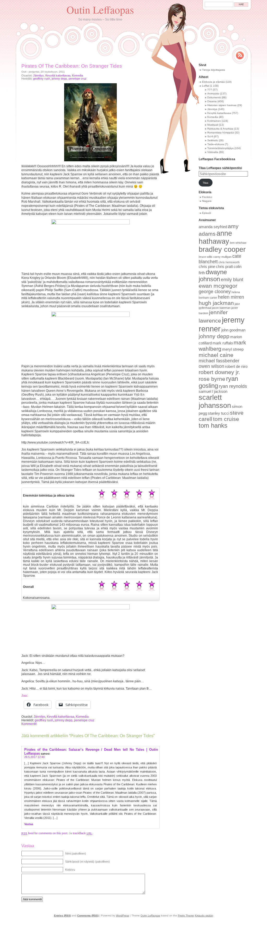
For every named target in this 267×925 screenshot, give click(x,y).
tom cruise (226, 419)
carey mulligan (222, 256)
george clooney (215, 291)
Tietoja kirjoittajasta (213, 69)
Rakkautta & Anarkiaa (220, 128)
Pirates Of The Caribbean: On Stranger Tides (71, 66)
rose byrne (212, 379)
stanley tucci (218, 413)
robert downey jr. (219, 372)
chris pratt (224, 267)
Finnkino (207, 197)
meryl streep (233, 349)
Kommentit (29, 724)
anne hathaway (215, 237)
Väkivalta (212, 152)
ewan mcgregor (218, 286)
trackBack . (83, 833)
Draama (212, 101)
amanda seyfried (213, 227)
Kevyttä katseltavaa (57, 75)
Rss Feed (240, 55)
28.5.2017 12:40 (34, 757)
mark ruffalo (223, 343)
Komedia (77, 75)
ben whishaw (238, 242)
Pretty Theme (186, 915)
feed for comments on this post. (44, 833)
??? (209, 89)
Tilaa (205, 182)
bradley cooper (222, 249)
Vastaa (28, 824)
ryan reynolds (233, 386)
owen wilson (211, 366)
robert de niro (236, 366)
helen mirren (231, 297)
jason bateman (221, 307)
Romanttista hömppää (220, 132)
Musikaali (212, 124)
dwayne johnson (213, 275)
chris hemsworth (229, 262)
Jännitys (38, 75)
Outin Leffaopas (100, 9)
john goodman (233, 330)
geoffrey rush (41, 78)
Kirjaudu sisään (204, 915)
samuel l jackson (213, 391)
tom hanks (213, 425)
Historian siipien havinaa (221, 105)
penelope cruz (78, 78)
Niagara (206, 201)
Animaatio (213, 93)
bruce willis (206, 256)
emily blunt (232, 279)
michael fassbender (219, 360)
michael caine (216, 355)
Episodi (206, 212)
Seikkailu (212, 140)
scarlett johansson (215, 401)
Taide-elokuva (215, 144)
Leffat (205, 85)
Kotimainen (214, 120)
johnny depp (59, 78)
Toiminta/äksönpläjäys (220, 148)
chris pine (207, 267)
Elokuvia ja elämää (213, 81)
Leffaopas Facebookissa (217, 159)
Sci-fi (210, 136)
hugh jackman (216, 303)
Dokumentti (214, 97)
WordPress (122, 915)
